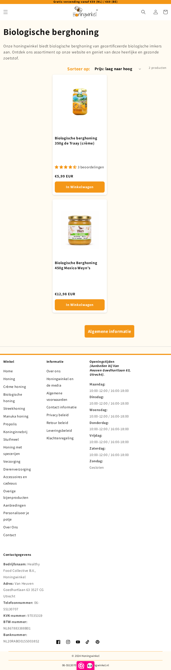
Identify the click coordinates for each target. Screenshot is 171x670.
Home (8, 371)
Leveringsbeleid (59, 430)
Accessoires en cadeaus (15, 480)
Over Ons (10, 527)
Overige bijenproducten (15, 494)
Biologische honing (12, 397)
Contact (9, 535)
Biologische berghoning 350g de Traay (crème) (76, 141)
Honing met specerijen (12, 450)
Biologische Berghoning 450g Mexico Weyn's (76, 265)
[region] (85, 2)
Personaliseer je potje (16, 516)
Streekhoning (14, 408)
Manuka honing (15, 416)
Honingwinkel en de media (60, 382)
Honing (9, 379)
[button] (5, 12)
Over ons (54, 371)
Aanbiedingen (14, 505)
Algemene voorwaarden (57, 396)
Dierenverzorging (17, 469)
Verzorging (11, 461)
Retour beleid (57, 422)
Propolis (10, 424)
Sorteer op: (78, 69)
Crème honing (14, 386)
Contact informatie (62, 407)
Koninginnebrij (15, 432)
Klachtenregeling (60, 438)
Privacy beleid (58, 415)
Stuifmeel (11, 439)
